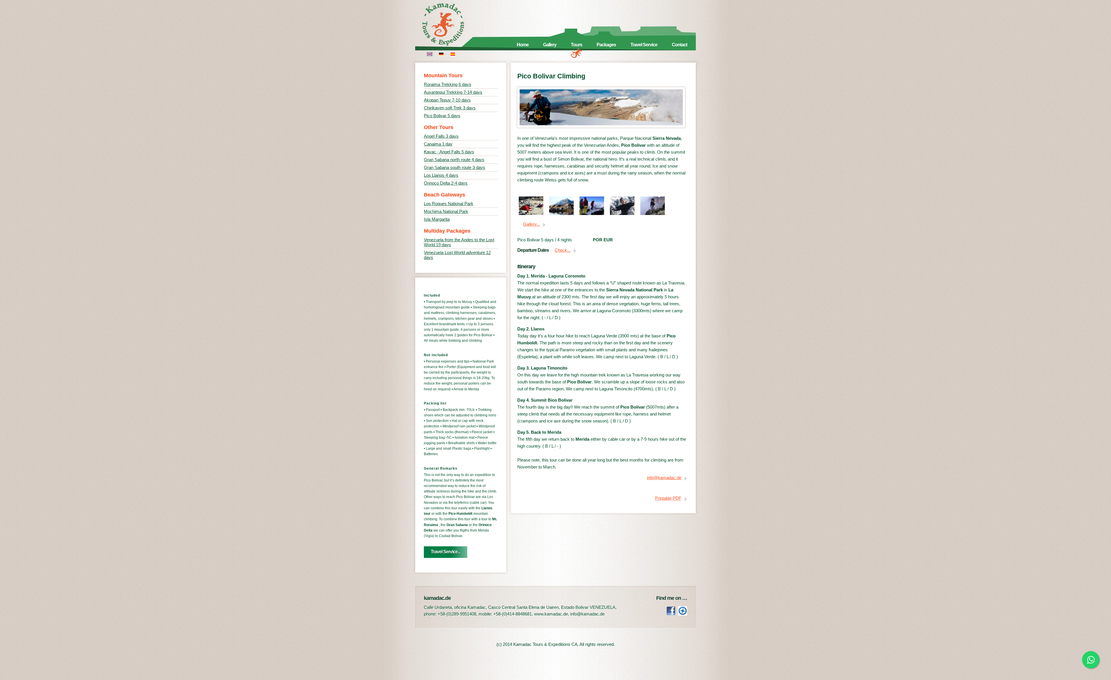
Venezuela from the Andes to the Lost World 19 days (459, 242)
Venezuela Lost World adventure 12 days (457, 255)
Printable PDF (668, 498)
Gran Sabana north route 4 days (454, 159)
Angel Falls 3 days (441, 136)
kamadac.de (451, 24)
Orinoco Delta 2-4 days (446, 183)
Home (523, 44)
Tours (576, 44)
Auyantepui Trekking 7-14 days (453, 92)
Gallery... (531, 224)
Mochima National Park (446, 211)
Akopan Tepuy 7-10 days (447, 100)
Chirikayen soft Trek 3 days (450, 107)
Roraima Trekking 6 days (447, 84)
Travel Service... (445, 551)
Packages (606, 44)
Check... (563, 250)
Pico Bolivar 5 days (442, 115)
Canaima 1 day (438, 143)
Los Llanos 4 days (441, 175)
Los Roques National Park (448, 203)
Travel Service (643, 44)
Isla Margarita (437, 219)
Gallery (549, 44)
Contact (679, 44)
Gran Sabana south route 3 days (454, 167)
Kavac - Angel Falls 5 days (449, 151)
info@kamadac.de (664, 477)
